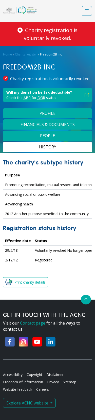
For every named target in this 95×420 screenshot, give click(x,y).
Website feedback (17, 389)
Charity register (26, 54)
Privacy (53, 382)
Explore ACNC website (27, 403)
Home (7, 54)
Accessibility (13, 374)
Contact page (32, 323)
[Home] (19, 10)
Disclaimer (55, 374)
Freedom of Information (23, 382)
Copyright (34, 374)
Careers (42, 389)
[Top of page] (86, 299)
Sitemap (69, 382)
